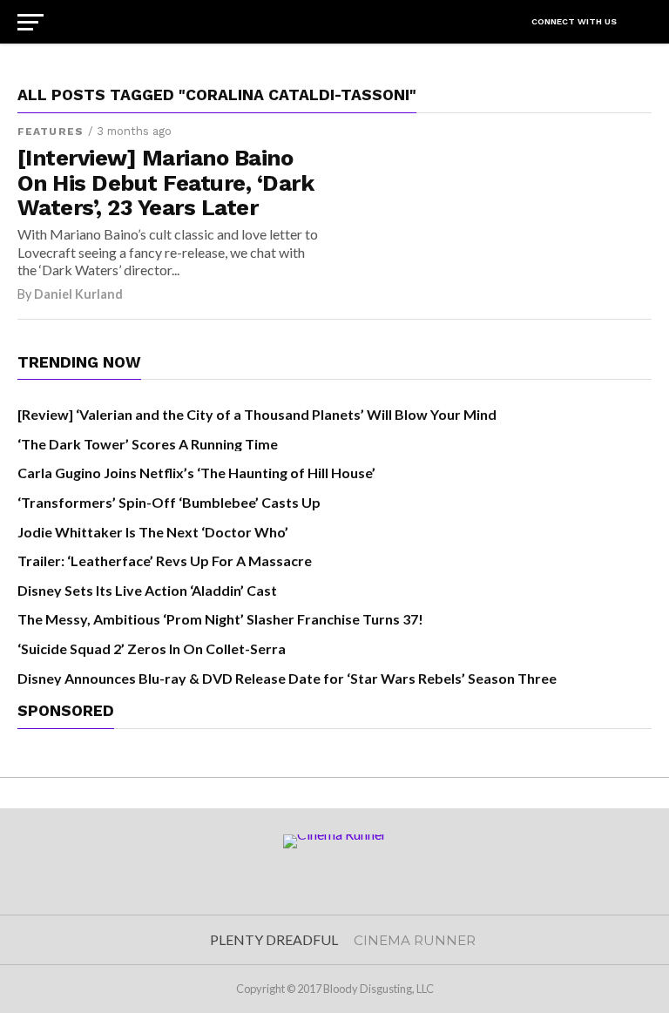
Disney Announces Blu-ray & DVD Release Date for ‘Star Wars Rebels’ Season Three (287, 678)
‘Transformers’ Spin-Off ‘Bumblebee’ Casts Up (169, 502)
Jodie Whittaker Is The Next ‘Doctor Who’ (152, 531)
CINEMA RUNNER (415, 940)
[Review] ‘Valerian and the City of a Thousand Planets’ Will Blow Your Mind (257, 414)
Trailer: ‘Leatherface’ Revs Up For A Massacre (164, 560)
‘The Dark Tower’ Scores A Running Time (147, 444)
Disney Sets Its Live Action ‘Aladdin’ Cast (147, 590)
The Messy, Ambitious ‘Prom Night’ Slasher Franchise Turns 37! (220, 619)
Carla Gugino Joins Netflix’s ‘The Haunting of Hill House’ (196, 472)
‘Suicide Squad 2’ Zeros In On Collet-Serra (151, 648)
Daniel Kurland (78, 294)
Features (50, 131)
